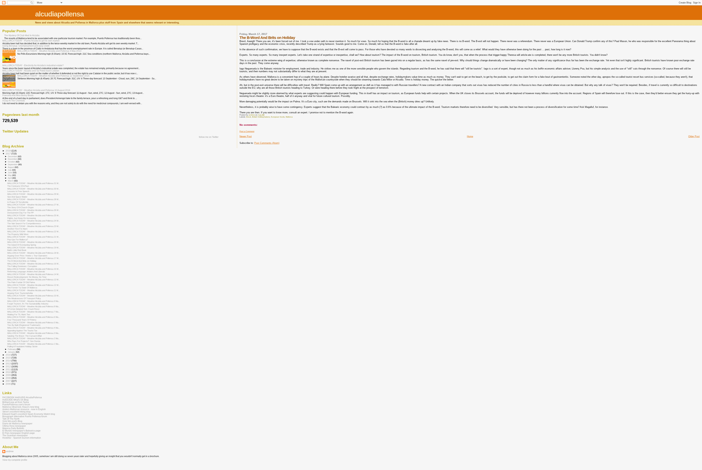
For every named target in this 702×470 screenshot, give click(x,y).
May (10, 175)
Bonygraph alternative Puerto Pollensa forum (24, 416)
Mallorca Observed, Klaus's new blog (20, 407)
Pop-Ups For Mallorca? (17, 239)
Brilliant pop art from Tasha (15, 402)
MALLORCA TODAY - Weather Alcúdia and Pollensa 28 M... (33, 199)
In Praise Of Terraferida (17, 202)
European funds (278, 117)
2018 (8, 150)
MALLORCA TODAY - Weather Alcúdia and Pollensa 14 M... (33, 274)
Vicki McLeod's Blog (12, 421)
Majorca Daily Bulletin (13, 428)
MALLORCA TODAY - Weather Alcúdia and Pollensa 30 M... (33, 189)
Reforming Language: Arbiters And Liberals (26, 271)
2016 (8, 355)
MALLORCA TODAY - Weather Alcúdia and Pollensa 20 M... (33, 242)
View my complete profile (14, 460)
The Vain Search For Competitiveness (24, 223)
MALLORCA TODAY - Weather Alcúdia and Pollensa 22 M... (33, 231)
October (12, 162)
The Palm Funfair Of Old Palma (21, 282)
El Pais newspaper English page (18, 433)
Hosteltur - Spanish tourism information (21, 438)
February (12, 349)
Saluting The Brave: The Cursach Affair (24, 336)
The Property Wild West (17, 234)
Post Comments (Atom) (266, 143)
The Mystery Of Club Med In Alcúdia (21, 35)
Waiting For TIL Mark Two (18, 314)
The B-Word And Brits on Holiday (21, 261)
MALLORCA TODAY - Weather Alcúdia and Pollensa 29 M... (33, 194)
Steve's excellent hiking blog (16, 411)
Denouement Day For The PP (20, 213)
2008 (8, 378)
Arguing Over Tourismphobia (20, 293)
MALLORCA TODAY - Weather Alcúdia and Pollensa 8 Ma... (33, 306)
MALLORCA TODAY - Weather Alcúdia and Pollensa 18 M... (33, 253)
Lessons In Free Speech (18, 191)
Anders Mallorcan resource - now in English (24, 409)
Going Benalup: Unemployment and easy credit (25, 46)
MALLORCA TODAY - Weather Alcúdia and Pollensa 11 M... (33, 290)
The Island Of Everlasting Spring (21, 245)
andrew (10, 451)
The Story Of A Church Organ (20, 207)
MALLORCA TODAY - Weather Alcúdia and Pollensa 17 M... (33, 258)
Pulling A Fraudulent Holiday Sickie (22, 346)
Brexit (248, 117)
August (11, 167)
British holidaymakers (261, 117)
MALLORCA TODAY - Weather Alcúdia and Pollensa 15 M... (33, 269)
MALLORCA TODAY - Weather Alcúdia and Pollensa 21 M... (33, 237)
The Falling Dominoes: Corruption (22, 266)
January (12, 352)
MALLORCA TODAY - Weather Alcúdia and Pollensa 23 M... (33, 226)
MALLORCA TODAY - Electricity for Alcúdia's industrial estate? (33, 65)
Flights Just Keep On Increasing (21, 218)
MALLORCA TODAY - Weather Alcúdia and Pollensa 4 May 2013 (49, 51)
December (13, 156)
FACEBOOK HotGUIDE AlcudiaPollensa (22, 397)
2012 (8, 366)
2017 (8, 153)
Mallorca (289, 117)
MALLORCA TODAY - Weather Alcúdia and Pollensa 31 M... (33, 183)
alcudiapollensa (59, 14)
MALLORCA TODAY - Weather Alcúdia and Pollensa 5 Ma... (33, 322)
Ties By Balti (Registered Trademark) (23, 325)
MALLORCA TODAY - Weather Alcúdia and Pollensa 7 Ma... (33, 312)
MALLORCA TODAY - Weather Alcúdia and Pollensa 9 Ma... (33, 301)
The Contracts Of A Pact (18, 186)
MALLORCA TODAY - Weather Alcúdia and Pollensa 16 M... (33, 264)
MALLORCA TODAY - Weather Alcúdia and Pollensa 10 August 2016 (36, 90)
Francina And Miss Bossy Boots (17, 95)
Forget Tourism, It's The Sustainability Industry (27, 304)
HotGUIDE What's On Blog (15, 400)
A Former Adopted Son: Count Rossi (23, 309)
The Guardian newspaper (15, 435)
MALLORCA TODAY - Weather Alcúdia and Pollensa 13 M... (33, 279)
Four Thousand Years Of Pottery (21, 320)
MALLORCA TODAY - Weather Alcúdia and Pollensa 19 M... (33, 248)
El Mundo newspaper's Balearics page (21, 430)
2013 (8, 363)
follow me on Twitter (208, 137)
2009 (8, 375)
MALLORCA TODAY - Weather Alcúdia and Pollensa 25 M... (33, 215)
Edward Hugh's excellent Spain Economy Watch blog (28, 414)
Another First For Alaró (17, 229)
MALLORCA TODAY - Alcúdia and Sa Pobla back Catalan (30, 70)
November (13, 159)
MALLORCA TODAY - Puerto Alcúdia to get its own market (30, 40)
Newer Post (245, 136)
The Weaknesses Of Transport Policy (24, 298)
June (10, 172)
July (10, 170)
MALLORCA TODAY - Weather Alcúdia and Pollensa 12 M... (33, 285)
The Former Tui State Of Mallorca (22, 288)
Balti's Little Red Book (16, 250)
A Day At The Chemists (13, 100)
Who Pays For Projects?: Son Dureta (23, 341)
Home (470, 136)
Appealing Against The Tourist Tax (22, 330)
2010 (8, 372)
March (11, 181)
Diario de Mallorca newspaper (17, 423)
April (10, 178)
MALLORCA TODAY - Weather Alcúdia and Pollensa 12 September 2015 (53, 76)
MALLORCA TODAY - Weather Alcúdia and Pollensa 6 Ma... (33, 317)
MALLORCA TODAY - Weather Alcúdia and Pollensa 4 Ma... (33, 328)
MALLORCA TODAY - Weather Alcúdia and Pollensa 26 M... (33, 210)
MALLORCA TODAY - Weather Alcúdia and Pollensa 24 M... (33, 221)
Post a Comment (246, 131)
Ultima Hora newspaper (14, 426)
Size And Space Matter (17, 197)
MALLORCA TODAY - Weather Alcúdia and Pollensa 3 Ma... (33, 333)
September (13, 164)
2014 (8, 360)
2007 (8, 381)
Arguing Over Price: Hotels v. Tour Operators (27, 256)
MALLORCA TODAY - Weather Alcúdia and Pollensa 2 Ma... (33, 338)
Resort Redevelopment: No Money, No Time (26, 277)
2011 (8, 369)
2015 (8, 358)
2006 (8, 384)
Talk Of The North (11, 419)
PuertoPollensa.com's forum (16, 404)
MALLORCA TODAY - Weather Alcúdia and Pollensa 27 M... (33, 205)
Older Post (694, 136)
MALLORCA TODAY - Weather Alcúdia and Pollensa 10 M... (33, 296)
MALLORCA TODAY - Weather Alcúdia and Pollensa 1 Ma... (33, 344)
